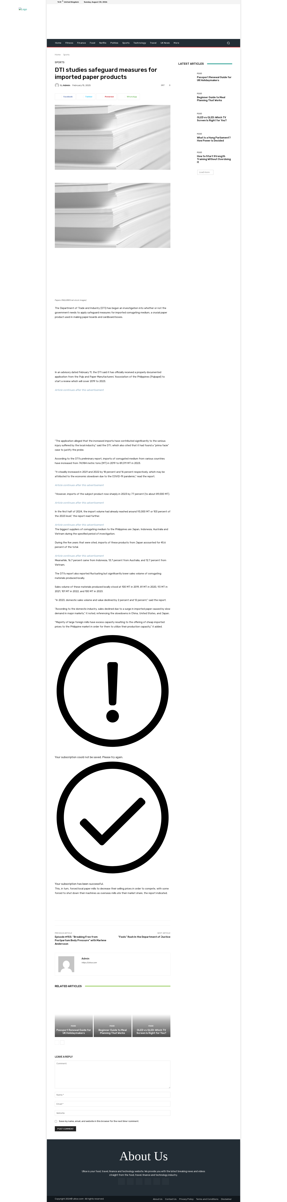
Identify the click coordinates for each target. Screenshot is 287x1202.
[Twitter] (165, 1181)
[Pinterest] (148, 1181)
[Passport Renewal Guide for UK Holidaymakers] (74, 1014)
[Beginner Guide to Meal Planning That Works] (113, 1014)
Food (73, 1026)
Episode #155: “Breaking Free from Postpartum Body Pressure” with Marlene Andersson (80, 940)
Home (58, 54)
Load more (204, 172)
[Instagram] (130, 1181)
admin (66, 85)
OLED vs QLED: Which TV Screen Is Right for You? (151, 1032)
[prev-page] (57, 1042)
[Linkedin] (139, 1181)
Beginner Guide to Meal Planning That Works (112, 1032)
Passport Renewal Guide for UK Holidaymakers (73, 1032)
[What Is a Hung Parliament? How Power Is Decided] (186, 138)
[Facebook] (121, 1181)
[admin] (57, 85)
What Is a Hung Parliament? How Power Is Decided (214, 139)
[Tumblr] (156, 1181)
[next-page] (62, 1042)
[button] (228, 43)
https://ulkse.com (89, 963)
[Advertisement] (112, 274)
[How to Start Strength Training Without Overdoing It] (186, 158)
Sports (66, 54)
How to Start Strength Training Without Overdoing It (214, 159)
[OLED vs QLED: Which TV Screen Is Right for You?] (151, 1014)
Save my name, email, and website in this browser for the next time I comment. (99, 1121)
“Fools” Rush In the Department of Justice (144, 936)
